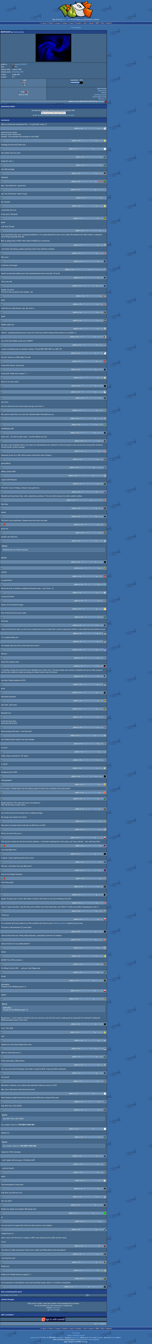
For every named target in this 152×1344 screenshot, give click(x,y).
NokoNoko (99, 1032)
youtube (103, 97)
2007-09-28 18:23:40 (89, 484)
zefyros (100, 609)
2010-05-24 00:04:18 (89, 717)
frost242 (100, 492)
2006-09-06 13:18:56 (88, 424)
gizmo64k (100, 189)
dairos (101, 328)
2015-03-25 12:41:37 (87, 1032)
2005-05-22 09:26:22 (89, 320)
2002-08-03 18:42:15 (88, 181)
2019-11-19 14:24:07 (90, 1172)
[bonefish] (105, 956)
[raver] (105, 128)
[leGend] (105, 592)
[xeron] (105, 1270)
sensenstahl (99, 999)
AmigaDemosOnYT (96, 1287)
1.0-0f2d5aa (42, 1337)
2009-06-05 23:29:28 (90, 658)
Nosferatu (100, 1205)
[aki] (105, 862)
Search (91, 23)
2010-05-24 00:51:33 (89, 727)
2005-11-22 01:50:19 (88, 386)
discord (113, 1337)
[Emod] (105, 1081)
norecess (100, 940)
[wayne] (105, 727)
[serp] (105, 752)
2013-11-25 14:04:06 (90, 886)
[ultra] (105, 441)
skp (102, 793)
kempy (101, 304)
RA (102, 533)
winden (101, 312)
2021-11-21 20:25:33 (91, 1221)
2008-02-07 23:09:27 (88, 562)
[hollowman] (105, 337)
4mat (101, 658)
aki (102, 862)
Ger (64, 19)
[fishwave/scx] (105, 475)
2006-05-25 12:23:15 (89, 410)
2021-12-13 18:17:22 (88, 1229)
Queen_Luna (99, 1213)
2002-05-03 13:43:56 (85, 149)
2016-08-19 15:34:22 (85, 1093)
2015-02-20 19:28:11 (88, 931)
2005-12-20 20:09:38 (92, 398)
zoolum (100, 709)
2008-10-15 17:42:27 (90, 601)
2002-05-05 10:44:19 (92, 157)
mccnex (100, 895)
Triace (101, 972)
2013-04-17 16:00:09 (91, 870)
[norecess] (105, 940)
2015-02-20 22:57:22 (86, 980)
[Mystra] (105, 768)
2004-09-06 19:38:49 (90, 245)
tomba (101, 799)
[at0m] (105, 886)
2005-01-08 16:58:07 (90, 278)
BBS (97, 23)
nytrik (101, 948)
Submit (108, 23)
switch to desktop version (76, 1335)
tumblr (59, 115)
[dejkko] (105, 320)
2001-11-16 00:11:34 (90, 128)
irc (120, 1337)
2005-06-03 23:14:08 (89, 361)
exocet (101, 459)
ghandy (100, 345)
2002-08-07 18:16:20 (93, 198)
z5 (102, 157)
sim (102, 809)
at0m (101, 886)
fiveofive (100, 541)
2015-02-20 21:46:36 (88, 956)
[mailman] (105, 1229)
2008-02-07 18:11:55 (90, 524)
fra (102, 878)
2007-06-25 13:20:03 (86, 467)
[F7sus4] (105, 692)
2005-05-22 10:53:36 (90, 328)
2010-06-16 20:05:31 (89, 768)
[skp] (105, 793)
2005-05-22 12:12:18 (87, 337)
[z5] (105, 157)
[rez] (105, 821)
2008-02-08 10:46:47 (90, 568)
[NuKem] (105, 361)
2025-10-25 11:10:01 (81, 1287)
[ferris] (105, 1110)
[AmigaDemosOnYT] (105, 1287)
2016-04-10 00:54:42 (88, 1073)
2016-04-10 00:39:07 (90, 1065)
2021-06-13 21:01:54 (87, 1205)
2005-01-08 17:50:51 (89, 286)
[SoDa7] (105, 1254)
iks (102, 398)
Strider (101, 717)
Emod (101, 1081)
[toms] (105, 1188)
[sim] (105, 809)
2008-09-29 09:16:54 (89, 592)
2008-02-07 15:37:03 (88, 516)
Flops (101, 919)
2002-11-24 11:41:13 (90, 218)
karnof (101, 218)
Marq (101, 676)
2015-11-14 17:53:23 (90, 1040)
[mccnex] (105, 895)
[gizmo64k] (105, 189)
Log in (43, 23)
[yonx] (105, 568)
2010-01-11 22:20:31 (89, 692)
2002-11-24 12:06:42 (92, 230)
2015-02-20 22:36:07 (90, 972)
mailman (100, 1229)
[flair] (105, 1221)
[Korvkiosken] (105, 149)
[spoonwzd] (105, 735)
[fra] (105, 878)
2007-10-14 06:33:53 (83, 500)
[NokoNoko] (105, 1032)
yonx (101, 568)
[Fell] (105, 870)
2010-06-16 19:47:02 (90, 760)
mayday (100, 1057)
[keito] (105, 601)
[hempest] (105, 173)
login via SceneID (57, 1319)
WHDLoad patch (100, 95)
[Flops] (105, 919)
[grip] (105, 829)
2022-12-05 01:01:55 (88, 1262)
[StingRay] (105, 386)
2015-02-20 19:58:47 (88, 940)
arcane (101, 625)
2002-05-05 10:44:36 (92, 165)
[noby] (105, 1065)
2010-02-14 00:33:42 (90, 701)
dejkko (101, 320)
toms (101, 1188)
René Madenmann (97, 269)
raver (101, 128)
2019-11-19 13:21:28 (85, 1129)
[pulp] (105, 784)
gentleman (99, 433)
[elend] (105, 261)
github (97, 1339)
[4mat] (105, 658)
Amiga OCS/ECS (19, 64)
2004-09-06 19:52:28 (88, 253)
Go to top (76, 1333)
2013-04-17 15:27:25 (92, 862)
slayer (101, 1164)
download (102, 88)
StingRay (100, 386)
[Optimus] (105, 508)
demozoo (102, 90)
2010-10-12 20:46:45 (88, 776)
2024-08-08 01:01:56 (91, 1278)
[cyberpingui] (105, 467)
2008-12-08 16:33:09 (89, 633)
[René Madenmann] (105, 269)
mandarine (59, 1337)
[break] (105, 245)
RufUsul (100, 1262)
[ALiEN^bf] (105, 369)
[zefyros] (105, 609)
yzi (102, 846)
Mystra (101, 768)
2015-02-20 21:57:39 (90, 964)
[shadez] (105, 410)
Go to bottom (76, 27)
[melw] (105, 278)
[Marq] (105, 676)
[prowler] (105, 650)
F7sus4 (100, 692)
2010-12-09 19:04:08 (91, 793)
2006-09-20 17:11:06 (87, 433)
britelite (100, 286)
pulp (102, 784)
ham (101, 617)
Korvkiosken (99, 149)
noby (101, 1065)
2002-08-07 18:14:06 (87, 189)
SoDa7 (101, 1254)
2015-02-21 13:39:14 (88, 1024)
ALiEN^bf (100, 369)
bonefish (100, 956)
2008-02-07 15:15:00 (88, 508)
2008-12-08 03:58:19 (91, 617)
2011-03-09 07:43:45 (90, 799)
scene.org (75, 1337)
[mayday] (105, 1057)
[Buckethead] (105, 980)
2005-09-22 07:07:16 (90, 377)
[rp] (105, 198)
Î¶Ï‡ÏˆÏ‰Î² (100, 353)
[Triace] (105, 972)
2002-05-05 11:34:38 (88, 173)
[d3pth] (105, 377)
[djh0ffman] (105, 854)
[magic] (105, 964)
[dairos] (105, 328)
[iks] (105, 398)
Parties (64, 23)
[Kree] (105, 1102)
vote (69, 19)
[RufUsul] (105, 1262)
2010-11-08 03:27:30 (91, 784)
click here (56, 1308)
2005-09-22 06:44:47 (88, 369)
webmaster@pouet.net (85, 1339)
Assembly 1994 (18, 72)
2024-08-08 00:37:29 (90, 1270)
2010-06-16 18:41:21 (91, 752)
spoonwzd (100, 735)
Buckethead (99, 980)
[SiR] (105, 1180)
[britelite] (105, 286)
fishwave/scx (98, 475)
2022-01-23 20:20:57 (91, 1246)
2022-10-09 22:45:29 (89, 1254)
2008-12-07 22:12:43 (89, 609)
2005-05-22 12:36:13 (89, 345)
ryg (102, 230)
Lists (85, 23)
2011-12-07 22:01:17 (92, 821)
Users (71, 23)
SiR (102, 1180)
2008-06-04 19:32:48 (89, 576)
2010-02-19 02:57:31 (89, 709)
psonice (100, 253)
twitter (47, 115)
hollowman (99, 337)
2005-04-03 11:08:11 (89, 304)
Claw (101, 1040)
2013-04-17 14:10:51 (92, 846)
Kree (101, 1102)
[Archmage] (105, 418)
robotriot (101, 101)
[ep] (105, 296)
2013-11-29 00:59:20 (88, 903)
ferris (101, 1110)
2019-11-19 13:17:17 (90, 1110)
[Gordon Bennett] (105, 500)
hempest (100, 173)
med (101, 1246)
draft (101, 451)
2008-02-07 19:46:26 (88, 541)
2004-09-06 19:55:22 (90, 261)
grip (102, 829)
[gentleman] (105, 433)
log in (96, 1324)
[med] (105, 1246)
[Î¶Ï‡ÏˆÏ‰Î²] (105, 353)
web (21, 32)
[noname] (105, 1073)
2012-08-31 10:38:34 (87, 837)
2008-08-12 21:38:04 (90, 584)
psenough (100, 392)
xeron (101, 1270)
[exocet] (105, 459)
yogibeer (100, 911)
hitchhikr (100, 424)
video (104, 92)
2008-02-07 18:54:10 (92, 533)
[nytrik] (105, 948)
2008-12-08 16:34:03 (89, 641)
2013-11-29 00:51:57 (88, 895)
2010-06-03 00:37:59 (87, 735)
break (101, 245)
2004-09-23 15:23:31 (81, 269)
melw (101, 278)
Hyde (101, 524)
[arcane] (105, 625)
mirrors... (102, 99)
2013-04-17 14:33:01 (87, 854)
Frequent (100, 776)
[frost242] (105, 492)
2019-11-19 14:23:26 (90, 1164)
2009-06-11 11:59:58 (90, 666)
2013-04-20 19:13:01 (92, 878)
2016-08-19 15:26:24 (90, 1081)
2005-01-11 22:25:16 (92, 296)
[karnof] (105, 218)
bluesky (65, 115)
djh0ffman (100, 854)
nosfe (101, 666)
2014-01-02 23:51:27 (88, 911)
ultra (101, 441)
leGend (101, 592)
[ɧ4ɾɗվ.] (105, 633)
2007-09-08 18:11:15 (85, 475)
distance (100, 140)
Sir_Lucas (100, 837)
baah (101, 584)
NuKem (100, 361)
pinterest (53, 115)
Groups (57, 23)
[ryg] (105, 230)
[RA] (105, 533)
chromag (100, 516)
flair (102, 1221)
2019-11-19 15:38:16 (91, 1180)
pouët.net (34, 1337)
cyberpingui (99, 467)
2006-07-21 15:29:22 (87, 418)
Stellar (16, 32)
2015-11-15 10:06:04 (88, 1048)
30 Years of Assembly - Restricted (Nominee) (77, 85)
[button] (105, 760)
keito (101, 601)
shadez (100, 410)
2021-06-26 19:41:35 (85, 1213)
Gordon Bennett (98, 500)
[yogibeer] (105, 911)
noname (100, 1073)
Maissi (101, 484)
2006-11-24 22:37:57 (91, 451)
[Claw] (105, 1040)
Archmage (99, 418)
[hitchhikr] (105, 424)
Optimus (100, 508)
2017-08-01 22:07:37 (91, 1102)
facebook (41, 115)
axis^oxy (100, 1048)
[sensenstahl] (105, 999)
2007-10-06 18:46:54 (88, 492)
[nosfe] (105, 666)
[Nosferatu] (105, 1205)
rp (102, 198)
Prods (50, 23)
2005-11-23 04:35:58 (87, 392)
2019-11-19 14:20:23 (89, 1156)
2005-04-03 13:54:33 (89, 312)
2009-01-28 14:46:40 (89, 650)
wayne (101, 727)
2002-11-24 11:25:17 (88, 206)
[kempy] (105, 304)
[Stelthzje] (105, 181)
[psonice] (105, 253)
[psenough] (105, 392)
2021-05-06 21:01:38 (89, 1197)
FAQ (102, 23)
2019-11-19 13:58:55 (91, 1137)
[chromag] (105, 516)
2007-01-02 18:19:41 (89, 459)
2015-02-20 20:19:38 (90, 948)
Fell (102, 870)
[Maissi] (105, 484)
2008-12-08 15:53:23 (89, 625)
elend (101, 261)
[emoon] (105, 1197)
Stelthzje (100, 181)
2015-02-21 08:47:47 (85, 999)
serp (101, 752)
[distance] (105, 140)
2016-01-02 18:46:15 (88, 1057)
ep (102, 296)
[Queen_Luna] (105, 1213)
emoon (101, 1197)
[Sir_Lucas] (105, 837)
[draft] (105, 451)
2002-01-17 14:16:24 (88, 140)
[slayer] (105, 1164)
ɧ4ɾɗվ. (101, 633)
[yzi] (105, 846)
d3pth (101, 377)
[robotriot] (105, 101)
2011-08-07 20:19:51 (91, 809)
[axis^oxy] (105, 1048)
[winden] (105, 312)
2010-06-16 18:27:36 (90, 744)
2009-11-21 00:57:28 (89, 684)
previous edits (53, 1310)
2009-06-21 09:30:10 (90, 676)
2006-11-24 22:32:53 (91, 441)
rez (102, 821)
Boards (78, 23)
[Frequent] (105, 776)
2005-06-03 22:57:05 (87, 353)
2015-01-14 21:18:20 (90, 919)
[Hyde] (105, 524)
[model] (105, 701)
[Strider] (105, 717)
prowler (101, 650)
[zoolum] (105, 709)
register (103, 1324)
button (101, 760)
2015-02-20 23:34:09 (87, 991)
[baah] (105, 584)
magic (101, 964)
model (101, 701)
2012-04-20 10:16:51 (91, 829)
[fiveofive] (105, 541)
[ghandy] (105, 345)
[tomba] (105, 799)
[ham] (105, 617)
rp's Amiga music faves (9, 1295)
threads (71, 115)
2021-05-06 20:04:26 (90, 1188)
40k (14, 67)
